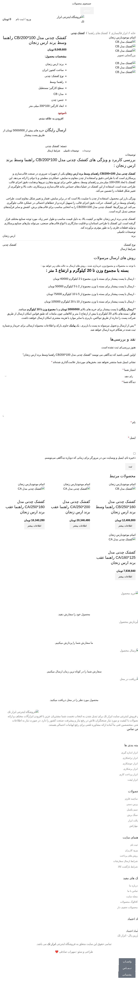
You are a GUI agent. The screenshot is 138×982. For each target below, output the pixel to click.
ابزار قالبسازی (119, 33)
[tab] (86, 150)
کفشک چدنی (78, 33)
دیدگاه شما (128, 381)
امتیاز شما (129, 369)
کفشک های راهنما (98, 33)
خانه (133, 33)
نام (133, 422)
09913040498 (112, 736)
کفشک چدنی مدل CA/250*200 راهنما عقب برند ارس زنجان (70, 507)
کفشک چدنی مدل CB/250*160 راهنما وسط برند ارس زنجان (115, 507)
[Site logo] (69, 19)
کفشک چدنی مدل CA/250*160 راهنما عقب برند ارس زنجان (25, 507)
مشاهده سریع (131, 495)
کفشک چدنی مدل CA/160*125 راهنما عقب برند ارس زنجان (115, 557)
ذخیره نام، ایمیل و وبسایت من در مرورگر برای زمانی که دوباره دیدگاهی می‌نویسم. (89, 457)
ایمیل (131, 437)
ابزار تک (51, 944)
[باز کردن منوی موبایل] (134, 19)
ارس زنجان (9, 235)
